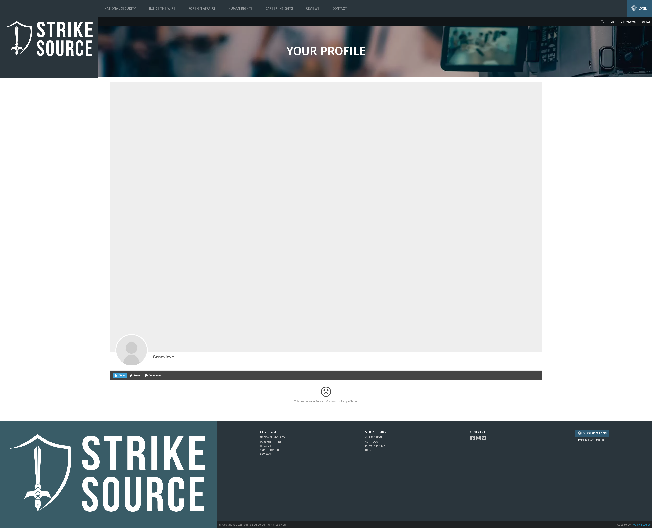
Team (612, 21)
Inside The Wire (162, 8)
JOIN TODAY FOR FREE (592, 440)
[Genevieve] (131, 350)
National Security (120, 8)
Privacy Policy (375, 446)
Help (368, 450)
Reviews (312, 8)
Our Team (371, 441)
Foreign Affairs (201, 8)
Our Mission (628, 21)
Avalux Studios (641, 524)
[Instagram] (478, 439)
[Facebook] (472, 439)
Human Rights (240, 8)
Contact (339, 8)
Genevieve (163, 356)
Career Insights (279, 8)
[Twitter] (484, 439)
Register (645, 21)
